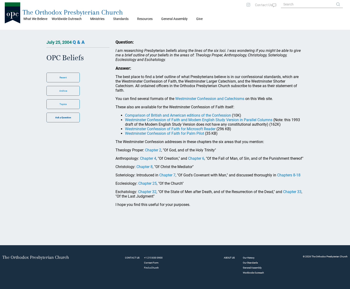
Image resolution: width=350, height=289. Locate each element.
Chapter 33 (292, 191)
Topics (63, 104)
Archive (63, 91)
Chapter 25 (147, 183)
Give (199, 19)
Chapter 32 (147, 191)
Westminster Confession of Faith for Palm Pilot (164, 133)
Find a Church (151, 267)
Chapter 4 (148, 158)
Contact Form (151, 262)
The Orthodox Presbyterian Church (73, 12)
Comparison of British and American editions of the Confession (178, 115)
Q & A (79, 42)
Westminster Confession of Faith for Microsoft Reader (170, 129)
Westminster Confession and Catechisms (209, 98)
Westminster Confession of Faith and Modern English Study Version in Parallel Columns (198, 120)
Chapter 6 (196, 158)
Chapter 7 (167, 175)
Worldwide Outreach (253, 272)
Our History (249, 257)
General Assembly (174, 19)
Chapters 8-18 (288, 175)
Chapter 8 (144, 166)
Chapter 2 (153, 150)
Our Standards (250, 262)
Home (10, 33)
